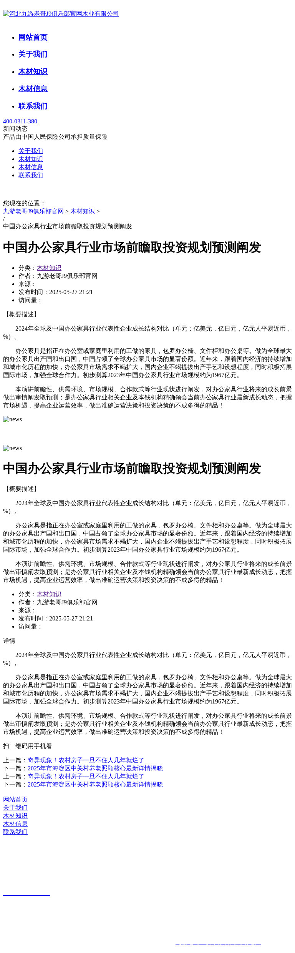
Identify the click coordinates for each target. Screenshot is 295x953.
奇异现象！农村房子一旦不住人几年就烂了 (86, 760)
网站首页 (33, 37)
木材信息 (33, 89)
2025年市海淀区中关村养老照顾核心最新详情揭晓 (95, 768)
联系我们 (33, 106)
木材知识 (33, 71)
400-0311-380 (20, 121)
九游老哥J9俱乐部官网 (33, 211)
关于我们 (33, 54)
